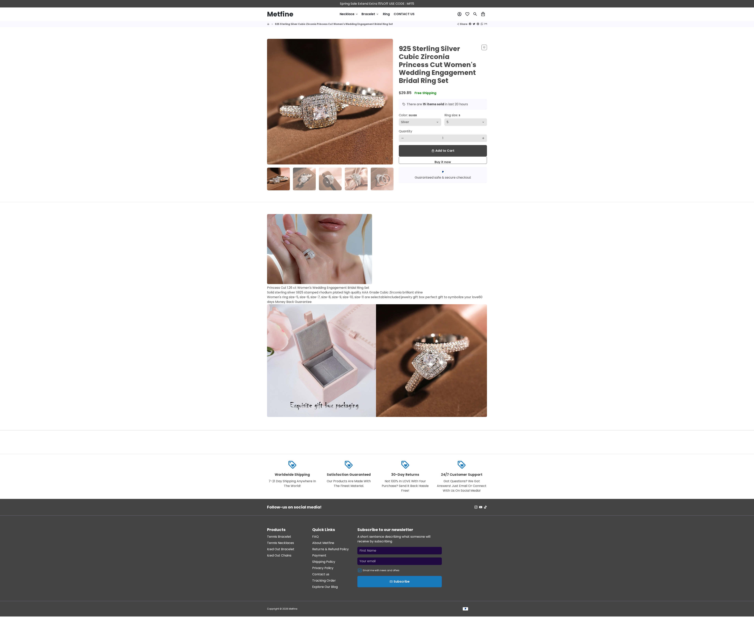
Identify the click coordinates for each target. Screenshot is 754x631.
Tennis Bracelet (279, 536)
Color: (408, 115)
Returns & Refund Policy (330, 549)
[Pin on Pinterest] (478, 24)
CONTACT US (404, 14)
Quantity (405, 131)
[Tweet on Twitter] (474, 24)
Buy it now (443, 162)
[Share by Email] (486, 24)
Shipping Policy (323, 561)
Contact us (320, 574)
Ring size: (452, 115)
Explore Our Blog (325, 587)
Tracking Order (324, 580)
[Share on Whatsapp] (482, 24)
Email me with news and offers (381, 570)
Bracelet (370, 14)
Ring (386, 14)
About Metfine (323, 543)
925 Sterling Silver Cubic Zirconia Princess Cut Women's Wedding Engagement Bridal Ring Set (334, 24)
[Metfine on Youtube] (480, 507)
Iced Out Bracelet (280, 549)
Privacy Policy (322, 568)
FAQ (315, 536)
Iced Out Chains (279, 555)
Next (387, 101)
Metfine (293, 608)
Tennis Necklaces (280, 543)
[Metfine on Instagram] (476, 507)
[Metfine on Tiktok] (485, 507)
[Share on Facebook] (470, 24)
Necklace (349, 14)
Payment (319, 555)
